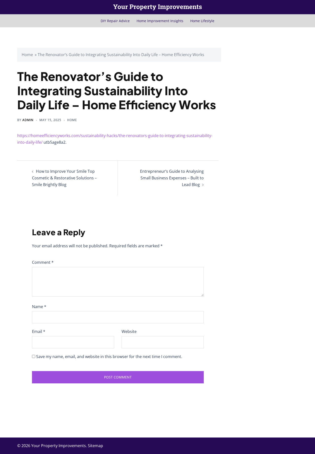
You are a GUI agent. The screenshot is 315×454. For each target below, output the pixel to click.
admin (27, 120)
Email (38, 331)
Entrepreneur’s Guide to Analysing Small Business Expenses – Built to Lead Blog (172, 178)
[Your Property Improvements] (157, 7)
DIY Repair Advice (115, 20)
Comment (43, 262)
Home (27, 54)
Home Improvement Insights (160, 20)
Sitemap (95, 445)
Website (129, 331)
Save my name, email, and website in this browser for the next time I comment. (109, 356)
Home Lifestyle (202, 20)
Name (39, 306)
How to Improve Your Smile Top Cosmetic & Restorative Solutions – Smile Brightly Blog (64, 178)
